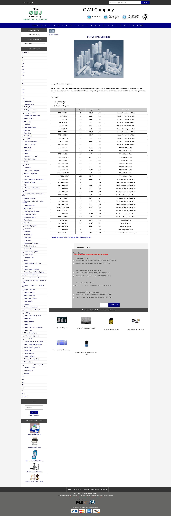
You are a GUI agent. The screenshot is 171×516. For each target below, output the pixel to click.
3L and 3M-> (25, 52)
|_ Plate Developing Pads (29, 226)
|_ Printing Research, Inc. (29, 333)
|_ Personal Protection (28, 182)
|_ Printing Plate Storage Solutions (32, 327)
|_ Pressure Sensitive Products (31, 310)
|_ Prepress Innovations (29, 289)
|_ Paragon (25, 153)
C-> (23, 61)
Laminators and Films (34, 447)
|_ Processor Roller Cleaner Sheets (32, 341)
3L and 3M (35, 25)
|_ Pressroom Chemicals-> (30, 307)
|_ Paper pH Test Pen (28, 144)
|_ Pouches (25, 266)
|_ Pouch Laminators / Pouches (31, 263)
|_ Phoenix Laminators (28, 198)
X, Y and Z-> (25, 396)
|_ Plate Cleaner (27, 223)
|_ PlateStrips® (26, 240)
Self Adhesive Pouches (34, 434)
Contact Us (104, 489)
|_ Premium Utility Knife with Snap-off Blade (33, 286)
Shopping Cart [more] (34, 30)
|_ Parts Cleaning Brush (29, 159)
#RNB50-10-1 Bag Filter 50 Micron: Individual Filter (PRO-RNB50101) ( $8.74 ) (96, 260)
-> (23, 98)
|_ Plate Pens (26, 231)
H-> (23, 75)
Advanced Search (34, 415)
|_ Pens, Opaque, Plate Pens (30, 170)
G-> (23, 72)
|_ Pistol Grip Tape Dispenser (30, 211)
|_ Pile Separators (27, 208)
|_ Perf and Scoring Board (29, 173)
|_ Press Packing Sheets (29, 298)
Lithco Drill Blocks (61, 328)
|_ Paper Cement (27, 130)
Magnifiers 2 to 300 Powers (34, 472)
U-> (23, 388)
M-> (23, 89)
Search (34, 402)
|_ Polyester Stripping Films (30, 252)
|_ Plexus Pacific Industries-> (31, 243)
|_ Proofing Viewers (28, 353)
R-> (23, 379)
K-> (23, 84)
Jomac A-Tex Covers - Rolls (86, 328)
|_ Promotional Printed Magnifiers (32, 344)
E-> (23, 66)
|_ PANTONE (26, 124)
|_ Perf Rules (26, 176)
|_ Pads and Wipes (27, 118)
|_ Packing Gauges (28, 107)
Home (24, 2)
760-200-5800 (134, 16)
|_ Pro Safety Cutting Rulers (30, 336)
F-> (23, 69)
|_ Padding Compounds (29, 113)
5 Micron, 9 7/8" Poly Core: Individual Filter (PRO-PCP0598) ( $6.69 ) (93, 297)
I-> (22, 78)
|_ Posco (25, 260)
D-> (23, 63)
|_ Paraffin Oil (26, 150)
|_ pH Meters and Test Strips (30, 188)
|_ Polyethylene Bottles (29, 257)
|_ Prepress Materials (28, 292)
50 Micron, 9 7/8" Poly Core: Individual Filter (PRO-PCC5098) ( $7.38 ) (93, 285)
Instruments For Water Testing (34, 461)
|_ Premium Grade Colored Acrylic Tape (33, 278)
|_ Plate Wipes (26, 237)
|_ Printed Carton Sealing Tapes (31, 315)
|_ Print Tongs (26, 313)
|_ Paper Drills (26, 139)
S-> (23, 382)
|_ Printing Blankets (28, 321)
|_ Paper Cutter (26, 133)
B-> (23, 58)
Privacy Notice (95, 489)
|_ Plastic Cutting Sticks (29, 214)
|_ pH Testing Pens (28, 191)
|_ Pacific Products (28, 101)
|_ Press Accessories (28, 295)
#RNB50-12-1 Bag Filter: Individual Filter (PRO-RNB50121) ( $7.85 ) (93, 263)
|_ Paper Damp (26, 136)
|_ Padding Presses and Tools (31, 115)
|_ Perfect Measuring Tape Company (33, 179)
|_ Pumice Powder (27, 362)
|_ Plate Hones (26, 228)
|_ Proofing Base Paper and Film (31, 347)
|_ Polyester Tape (27, 254)
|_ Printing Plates (27, 330)
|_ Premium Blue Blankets (30, 275)
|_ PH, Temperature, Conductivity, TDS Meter (33, 194)
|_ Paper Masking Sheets (29, 141)
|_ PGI (24, 185)
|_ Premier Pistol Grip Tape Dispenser (33, 272)
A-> (23, 55)
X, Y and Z (140, 25)
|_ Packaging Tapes (28, 104)
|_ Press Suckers (27, 301)
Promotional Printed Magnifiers (34, 481)
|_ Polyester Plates (28, 249)
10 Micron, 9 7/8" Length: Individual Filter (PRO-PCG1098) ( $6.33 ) (93, 276)
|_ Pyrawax (25, 373)
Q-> (23, 376)
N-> (23, 92)
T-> (23, 385)
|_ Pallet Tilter (26, 121)
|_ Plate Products (27, 234)
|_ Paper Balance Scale (29, 127)
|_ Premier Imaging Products (30, 269)
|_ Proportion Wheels (28, 356)
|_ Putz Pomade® (27, 370)
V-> (23, 391)
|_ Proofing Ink (26, 350)
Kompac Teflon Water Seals (62, 350)
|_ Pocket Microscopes (29, 246)
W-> (23, 393)
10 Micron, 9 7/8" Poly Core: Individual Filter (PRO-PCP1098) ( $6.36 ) (93, 294)
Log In (31, 2)
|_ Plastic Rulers (27, 220)
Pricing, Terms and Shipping (81, 489)
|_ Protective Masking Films (30, 359)
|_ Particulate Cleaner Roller (30, 156)
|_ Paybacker (26, 165)
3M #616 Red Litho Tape (136, 329)
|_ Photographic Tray (28, 205)
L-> (23, 87)
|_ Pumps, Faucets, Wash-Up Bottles (33, 365)
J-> (23, 81)
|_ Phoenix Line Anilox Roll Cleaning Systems (32, 201)
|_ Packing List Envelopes (30, 110)
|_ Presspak (25, 304)
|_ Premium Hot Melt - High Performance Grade (34, 281)
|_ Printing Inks (26, 324)
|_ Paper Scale (26, 147)
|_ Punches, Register (28, 367)
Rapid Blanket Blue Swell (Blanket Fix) (86, 353)
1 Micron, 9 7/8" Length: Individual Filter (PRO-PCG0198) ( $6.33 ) (92, 272)
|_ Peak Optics (26, 167)
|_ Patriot (25, 162)
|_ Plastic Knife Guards (29, 217)
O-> (23, 95)
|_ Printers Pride (27, 318)
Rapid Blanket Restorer (111, 329)
